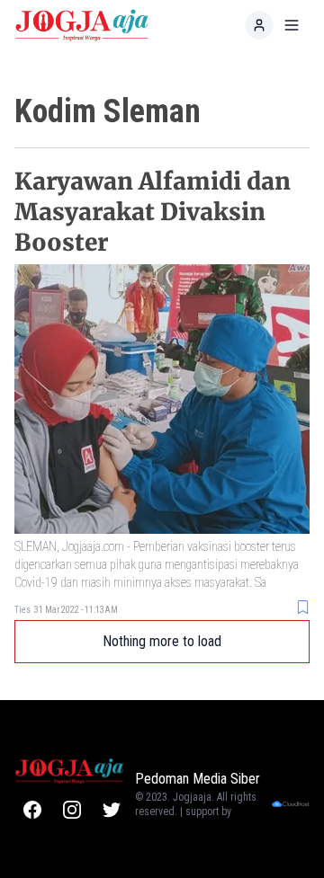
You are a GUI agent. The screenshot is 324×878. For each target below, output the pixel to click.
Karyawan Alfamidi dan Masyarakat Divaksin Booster (152, 211)
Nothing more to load (162, 641)
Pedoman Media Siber (197, 778)
